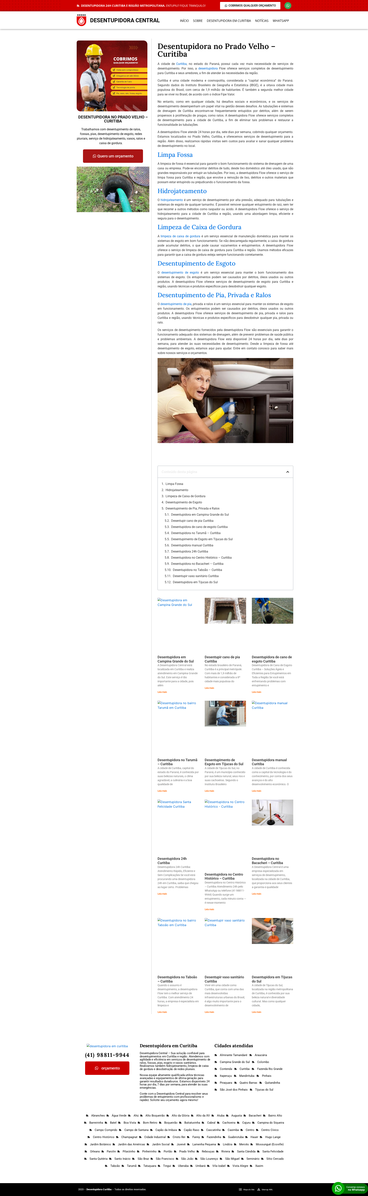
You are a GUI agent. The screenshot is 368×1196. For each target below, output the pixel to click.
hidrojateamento (172, 200)
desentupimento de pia (175, 304)
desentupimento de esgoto (180, 272)
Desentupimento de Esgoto (184, 502)
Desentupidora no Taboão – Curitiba (197, 570)
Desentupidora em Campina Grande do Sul (200, 514)
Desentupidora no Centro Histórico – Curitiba (201, 557)
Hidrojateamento (177, 490)
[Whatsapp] (288, 5)
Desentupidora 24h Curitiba (189, 551)
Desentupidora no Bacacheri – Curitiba (197, 564)
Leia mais (162, 692)
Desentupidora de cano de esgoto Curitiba (199, 527)
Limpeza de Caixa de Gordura (185, 496)
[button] (287, 471)
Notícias (262, 21)
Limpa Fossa (174, 484)
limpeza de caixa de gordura (180, 236)
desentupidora (208, 68)
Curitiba (181, 64)
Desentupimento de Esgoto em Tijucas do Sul (202, 539)
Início (184, 21)
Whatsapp (281, 21)
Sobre (198, 21)
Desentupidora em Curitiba (229, 21)
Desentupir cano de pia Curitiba (192, 521)
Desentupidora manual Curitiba (192, 545)
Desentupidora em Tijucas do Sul (195, 582)
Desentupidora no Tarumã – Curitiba (196, 533)
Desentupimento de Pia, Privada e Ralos (192, 508)
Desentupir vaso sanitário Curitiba (196, 576)
